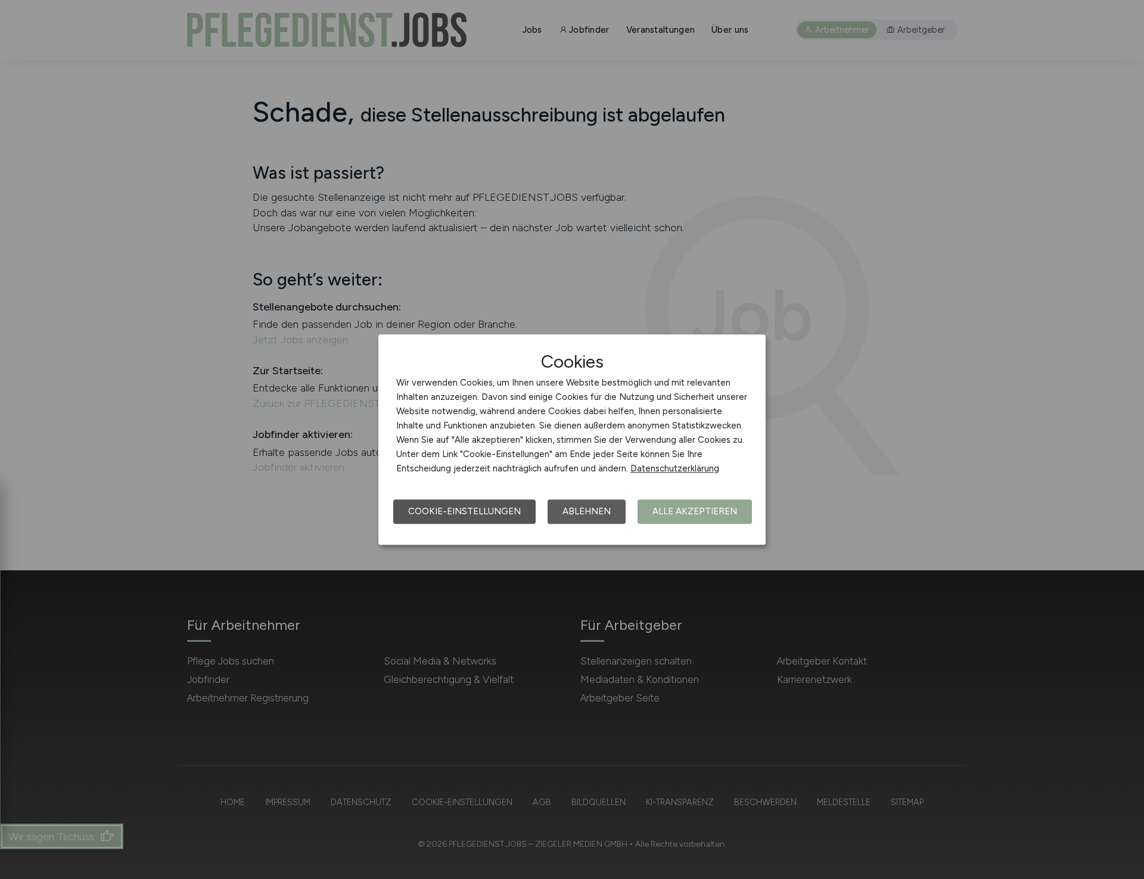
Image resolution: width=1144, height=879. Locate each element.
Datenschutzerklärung (674, 468)
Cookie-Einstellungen (464, 511)
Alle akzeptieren (694, 511)
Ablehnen (586, 511)
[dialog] (572, 439)
